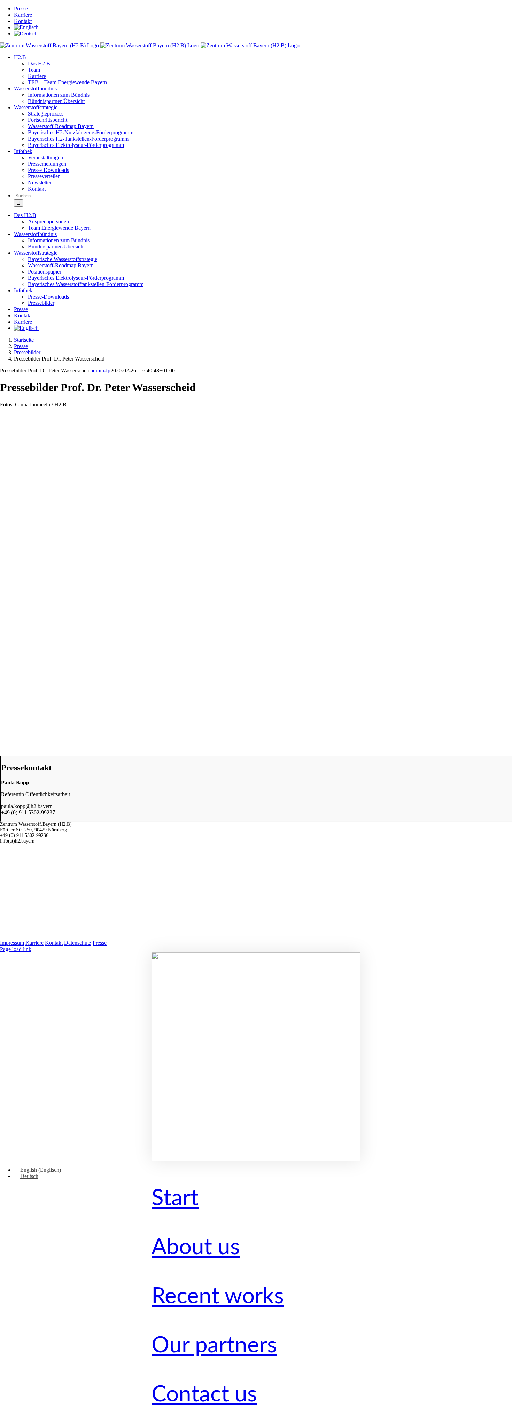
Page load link (15, 949)
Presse (100, 943)
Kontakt (54, 943)
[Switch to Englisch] (26, 27)
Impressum (12, 943)
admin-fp (100, 370)
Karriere (34, 943)
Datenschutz (77, 943)
